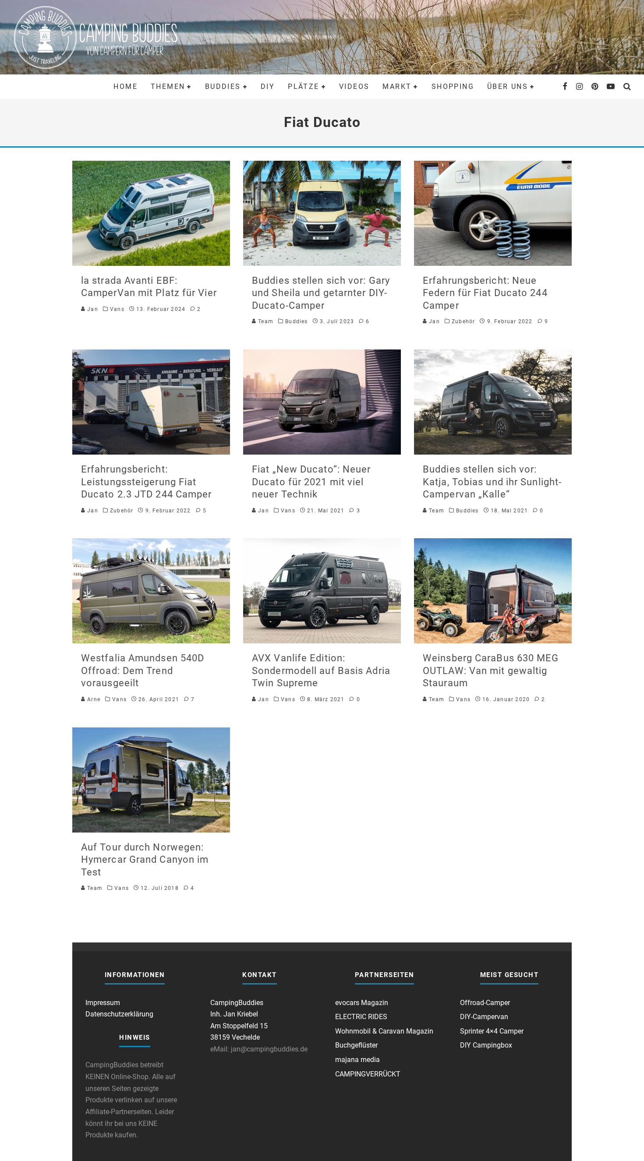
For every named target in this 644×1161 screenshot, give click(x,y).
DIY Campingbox (486, 1045)
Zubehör (463, 321)
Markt (396, 86)
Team (264, 321)
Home (125, 86)
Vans (117, 309)
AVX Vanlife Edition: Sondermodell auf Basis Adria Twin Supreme (321, 670)
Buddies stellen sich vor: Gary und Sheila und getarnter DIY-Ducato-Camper (321, 293)
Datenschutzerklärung (119, 1014)
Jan (91, 309)
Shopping (453, 86)
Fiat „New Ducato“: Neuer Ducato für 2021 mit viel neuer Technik (311, 482)
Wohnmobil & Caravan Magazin (384, 1031)
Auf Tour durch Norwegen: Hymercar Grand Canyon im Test (145, 860)
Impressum (102, 1003)
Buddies (223, 86)
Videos (354, 86)
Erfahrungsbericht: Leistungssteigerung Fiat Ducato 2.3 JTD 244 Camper (146, 482)
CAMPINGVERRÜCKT (367, 1074)
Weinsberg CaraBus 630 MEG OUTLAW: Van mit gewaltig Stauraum (491, 670)
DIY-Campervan (484, 1017)
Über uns (507, 86)
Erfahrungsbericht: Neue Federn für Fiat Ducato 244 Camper (485, 293)
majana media (357, 1059)
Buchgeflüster (356, 1045)
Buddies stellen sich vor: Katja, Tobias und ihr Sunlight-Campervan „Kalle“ (492, 482)
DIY (268, 86)
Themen (168, 86)
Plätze (303, 86)
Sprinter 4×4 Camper (492, 1031)
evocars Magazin (361, 1003)
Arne (92, 699)
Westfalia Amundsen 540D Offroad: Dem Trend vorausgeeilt (142, 670)
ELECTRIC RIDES (361, 1017)
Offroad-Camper (485, 1003)
